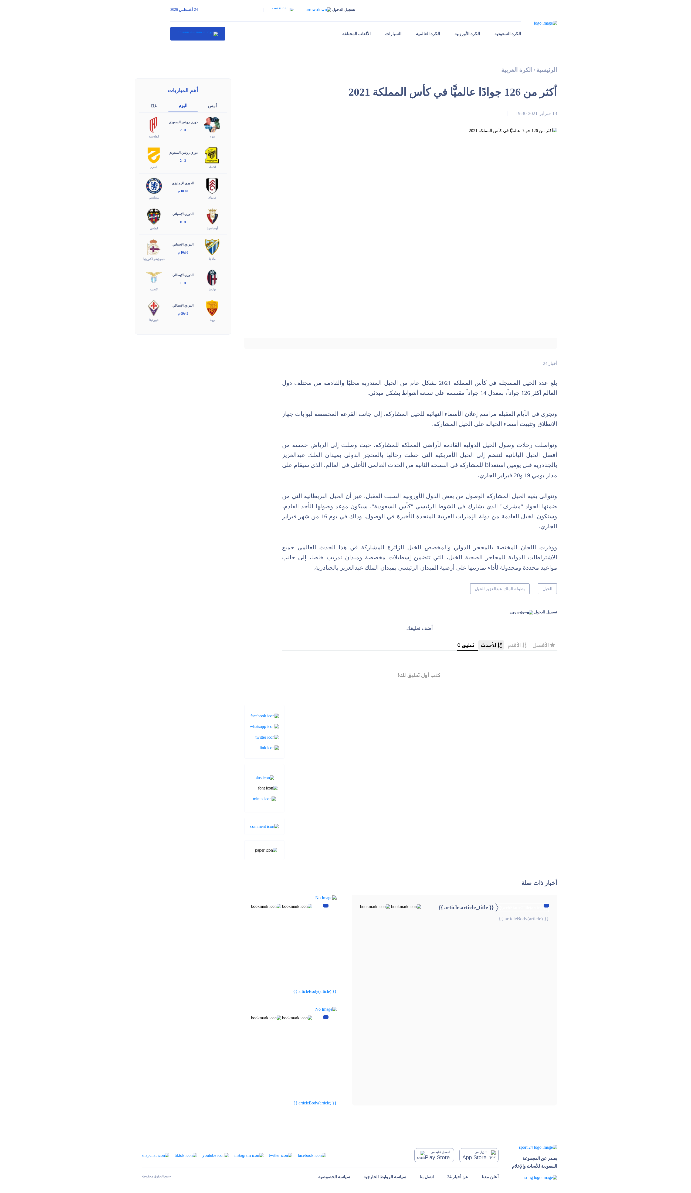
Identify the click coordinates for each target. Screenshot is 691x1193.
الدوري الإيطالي (183, 275)
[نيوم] (212, 124)
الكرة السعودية (507, 33)
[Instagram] (248, 1154)
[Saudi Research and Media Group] (534, 1177)
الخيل (547, 588)
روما (212, 319)
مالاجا (212, 258)
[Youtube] (215, 1154)
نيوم (212, 136)
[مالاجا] (212, 246)
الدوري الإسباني (183, 214)
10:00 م (183, 191)
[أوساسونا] (212, 216)
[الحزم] (154, 155)
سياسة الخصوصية (334, 1176)
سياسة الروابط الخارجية (385, 1176)
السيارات (393, 33)
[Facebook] (264, 715)
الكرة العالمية (428, 33)
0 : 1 (183, 283)
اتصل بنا (427, 1176)
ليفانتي (154, 228)
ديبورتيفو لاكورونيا (154, 258)
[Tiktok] (186, 1154)
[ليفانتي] (154, 216)
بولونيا (212, 289)
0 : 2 (183, 130)
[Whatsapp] (264, 726)
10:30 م (183, 252)
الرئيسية (546, 69)
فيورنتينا (153, 319)
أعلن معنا (490, 1176)
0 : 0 (183, 222)
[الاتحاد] (212, 155)
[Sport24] (534, 1147)
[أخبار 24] (198, 34)
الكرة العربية (517, 69)
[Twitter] (267, 736)
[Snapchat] (155, 1154)
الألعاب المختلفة (356, 33)
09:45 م (183, 313)
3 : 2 (183, 161)
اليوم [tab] (183, 105)
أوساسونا (212, 228)
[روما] (212, 307)
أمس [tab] (212, 105)
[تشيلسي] (154, 185)
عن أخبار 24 (457, 1176)
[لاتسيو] (154, 277)
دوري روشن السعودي (183, 122)
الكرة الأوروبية (467, 33)
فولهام (212, 197)
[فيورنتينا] (154, 307)
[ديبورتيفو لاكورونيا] (154, 246)
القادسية (154, 136)
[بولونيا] (212, 277)
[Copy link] (269, 747)
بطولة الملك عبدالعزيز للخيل (500, 588)
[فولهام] (212, 185)
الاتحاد (212, 167)
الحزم (153, 167)
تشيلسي (154, 197)
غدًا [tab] (154, 105)
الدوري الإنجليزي (183, 183)
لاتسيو (154, 289)
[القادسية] (154, 124)
